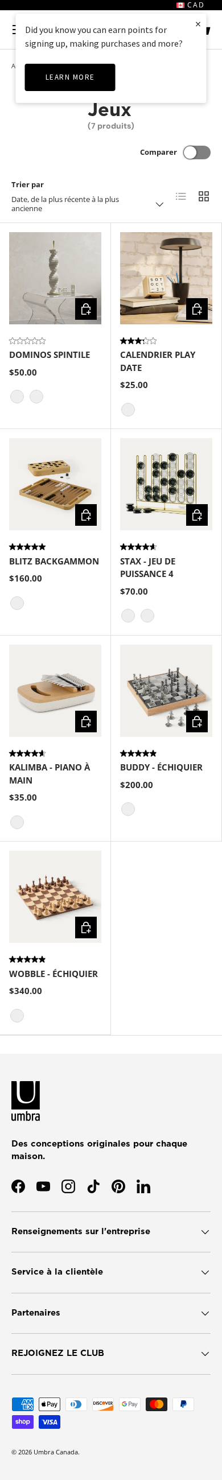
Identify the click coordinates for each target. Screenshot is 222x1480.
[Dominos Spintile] (55, 278)
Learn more (70, 77)
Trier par (27, 184)
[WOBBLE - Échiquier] (55, 897)
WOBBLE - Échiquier (53, 973)
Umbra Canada (56, 1452)
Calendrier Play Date (157, 361)
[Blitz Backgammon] (55, 484)
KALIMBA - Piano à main (49, 773)
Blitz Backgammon (54, 561)
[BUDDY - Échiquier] (166, 691)
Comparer (158, 152)
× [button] (198, 24)
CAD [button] (194, 5)
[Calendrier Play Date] (166, 278)
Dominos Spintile (49, 354)
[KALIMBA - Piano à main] (55, 691)
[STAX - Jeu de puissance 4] (166, 484)
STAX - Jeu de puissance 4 (147, 567)
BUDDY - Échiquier (161, 767)
